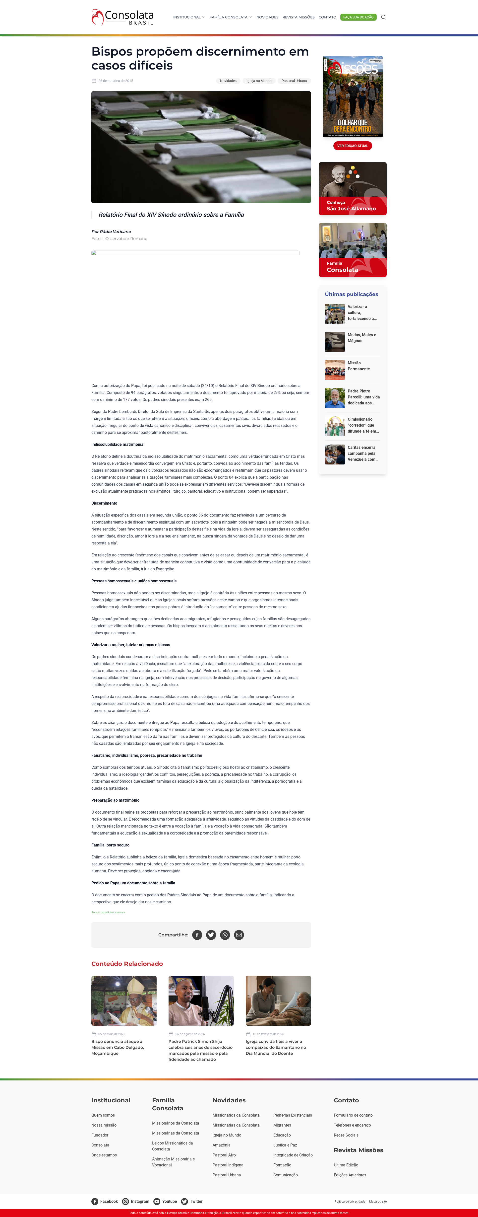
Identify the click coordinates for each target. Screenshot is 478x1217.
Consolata (100, 1145)
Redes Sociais (346, 1135)
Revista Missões (299, 17)
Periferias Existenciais (292, 1115)
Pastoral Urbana (294, 81)
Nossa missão (104, 1125)
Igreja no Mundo (259, 81)
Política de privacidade (350, 1201)
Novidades (267, 17)
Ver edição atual (352, 146)
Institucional (187, 17)
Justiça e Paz (285, 1145)
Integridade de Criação (293, 1155)
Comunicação (285, 1175)
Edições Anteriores (350, 1175)
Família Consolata (228, 17)
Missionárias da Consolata (175, 1133)
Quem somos (103, 1115)
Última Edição (346, 1165)
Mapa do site (378, 1201)
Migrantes (282, 1125)
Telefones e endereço (352, 1125)
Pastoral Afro (224, 1155)
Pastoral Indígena (228, 1165)
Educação (282, 1135)
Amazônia (222, 1145)
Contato (327, 17)
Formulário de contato (353, 1115)
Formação (282, 1165)
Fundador (99, 1135)
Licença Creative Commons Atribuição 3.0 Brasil (199, 1213)
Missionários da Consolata (175, 1123)
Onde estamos (104, 1155)
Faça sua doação (358, 17)
